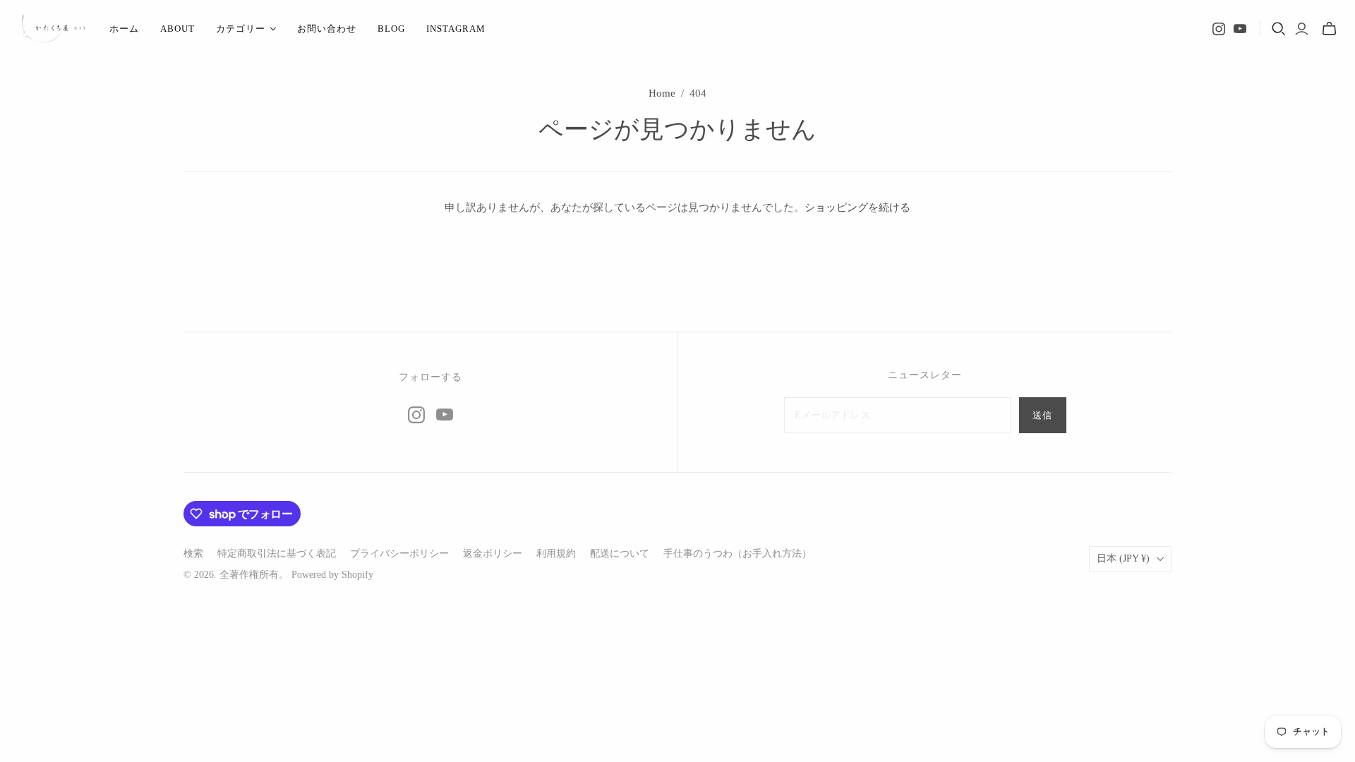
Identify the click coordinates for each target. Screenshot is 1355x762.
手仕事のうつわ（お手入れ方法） (737, 553)
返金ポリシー (492, 553)
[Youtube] (1240, 29)
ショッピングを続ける (857, 207)
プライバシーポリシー (399, 553)
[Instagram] (1218, 29)
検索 (193, 553)
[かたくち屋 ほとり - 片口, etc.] (53, 29)
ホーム (124, 28)
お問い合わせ (326, 28)
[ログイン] (1301, 29)
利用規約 (556, 553)
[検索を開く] (1279, 29)
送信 (1042, 415)
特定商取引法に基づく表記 (276, 553)
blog (391, 28)
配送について (619, 553)
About (177, 28)
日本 (1123, 558)
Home (662, 93)
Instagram (456, 28)
